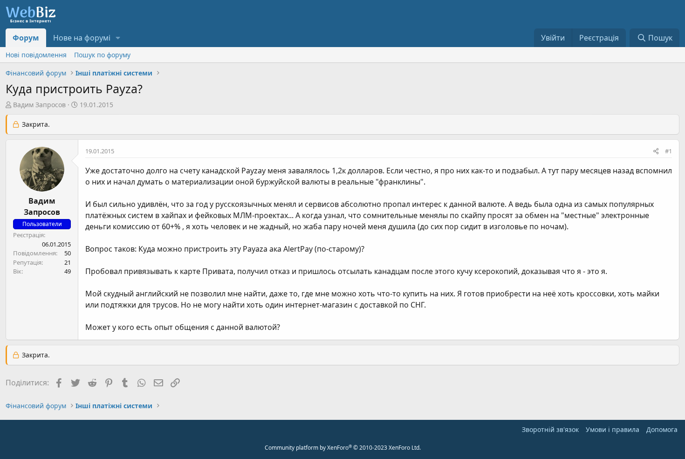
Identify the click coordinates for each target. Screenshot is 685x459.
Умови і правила (612, 429)
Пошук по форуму (102, 54)
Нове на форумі (81, 38)
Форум (26, 38)
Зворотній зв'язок (550, 429)
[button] (118, 37)
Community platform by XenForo (343, 448)
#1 (668, 151)
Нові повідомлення (36, 54)
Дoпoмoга (662, 429)
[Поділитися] (656, 151)
